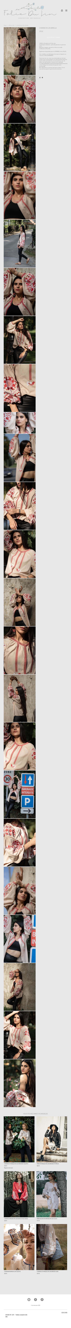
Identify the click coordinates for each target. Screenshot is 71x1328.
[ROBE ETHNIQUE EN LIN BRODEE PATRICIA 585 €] (51, 1139)
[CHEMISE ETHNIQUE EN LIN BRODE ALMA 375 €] (51, 1247)
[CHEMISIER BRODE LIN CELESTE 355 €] (19, 1247)
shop (5, 25)
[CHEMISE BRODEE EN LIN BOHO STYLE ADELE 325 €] (19, 1194)
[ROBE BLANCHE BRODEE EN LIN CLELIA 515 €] (51, 1194)
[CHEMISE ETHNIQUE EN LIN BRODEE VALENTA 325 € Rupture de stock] (19, 1139)
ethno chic (11, 25)
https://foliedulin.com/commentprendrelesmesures (54, 63)
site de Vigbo (35, 1323)
